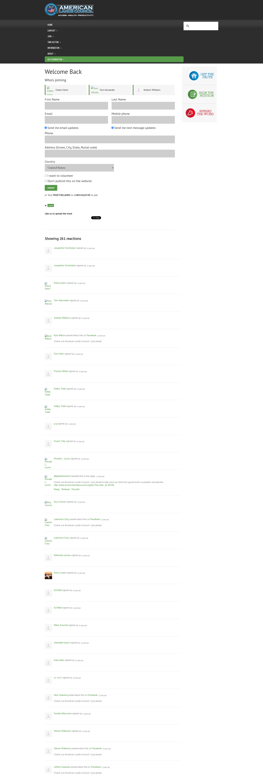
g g (55, 423)
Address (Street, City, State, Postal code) (71, 147)
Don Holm (59, 353)
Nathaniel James (62, 555)
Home (50, 24)
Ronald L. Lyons (62, 458)
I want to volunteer (60, 176)
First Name (52, 99)
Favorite (75, 489)
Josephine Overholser (65, 247)
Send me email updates (63, 128)
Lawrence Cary (61, 519)
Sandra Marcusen (63, 713)
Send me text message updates (135, 128)
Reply (57, 489)
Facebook (91, 335)
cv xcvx (58, 677)
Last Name (119, 99)
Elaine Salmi (62, 89)
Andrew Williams (152, 89)
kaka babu (59, 660)
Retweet (65, 489)
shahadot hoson (62, 642)
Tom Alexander (107, 89)
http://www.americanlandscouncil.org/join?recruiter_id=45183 (84, 484)
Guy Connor (60, 501)
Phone (49, 133)
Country (50, 162)
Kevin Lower (60, 572)
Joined (50, 205)
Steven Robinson (62, 730)
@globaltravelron (62, 475)
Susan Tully (59, 441)
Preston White (61, 371)
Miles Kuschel (61, 625)
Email (48, 114)
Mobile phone (121, 114)
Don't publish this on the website (70, 181)
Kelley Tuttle (60, 388)
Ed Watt (58, 590)
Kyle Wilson (59, 335)
